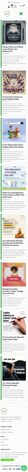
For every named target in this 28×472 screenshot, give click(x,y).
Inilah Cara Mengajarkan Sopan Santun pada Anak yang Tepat (13, 195)
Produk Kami (4, 445)
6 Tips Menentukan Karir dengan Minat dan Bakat (12, 146)
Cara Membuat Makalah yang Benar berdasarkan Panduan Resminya (12, 243)
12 (21, 403)
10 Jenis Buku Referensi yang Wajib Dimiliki (12, 98)
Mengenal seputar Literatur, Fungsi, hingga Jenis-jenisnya (12, 291)
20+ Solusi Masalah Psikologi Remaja (10, 384)
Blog (2, 442)
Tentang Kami (4, 439)
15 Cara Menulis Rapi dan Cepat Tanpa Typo (13, 338)
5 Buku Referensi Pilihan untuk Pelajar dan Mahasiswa (12, 49)
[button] (21, 13)
